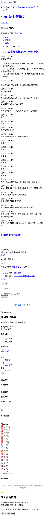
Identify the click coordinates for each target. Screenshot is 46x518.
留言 (19, 267)
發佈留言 (4, 297)
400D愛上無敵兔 (13, 17)
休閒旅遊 (18, 33)
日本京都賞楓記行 (11, 235)
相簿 (7, 38)
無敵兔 (3, 255)
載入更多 (4, 284)
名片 (7, 43)
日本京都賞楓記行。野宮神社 (22, 51)
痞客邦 (14, 267)
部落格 (7, 40)
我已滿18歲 (5, 514)
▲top (3, 279)
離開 (12, 514)
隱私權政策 (38, 486)
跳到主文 (4, 23)
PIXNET (10, 486)
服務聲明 (23, 488)
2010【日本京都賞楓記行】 (24, 276)
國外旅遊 (17, 273)
